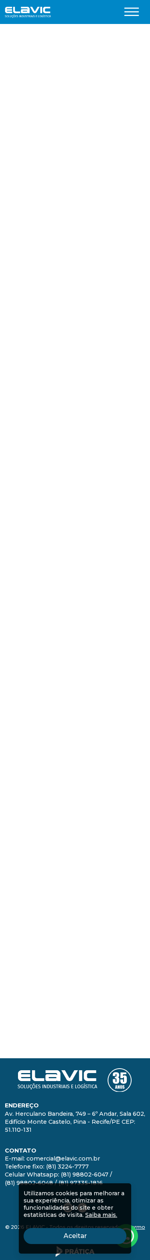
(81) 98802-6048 (85, 846)
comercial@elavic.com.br (102, 819)
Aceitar (95, 1236)
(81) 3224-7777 (109, 828)
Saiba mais (75, 699)
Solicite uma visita (44, 72)
